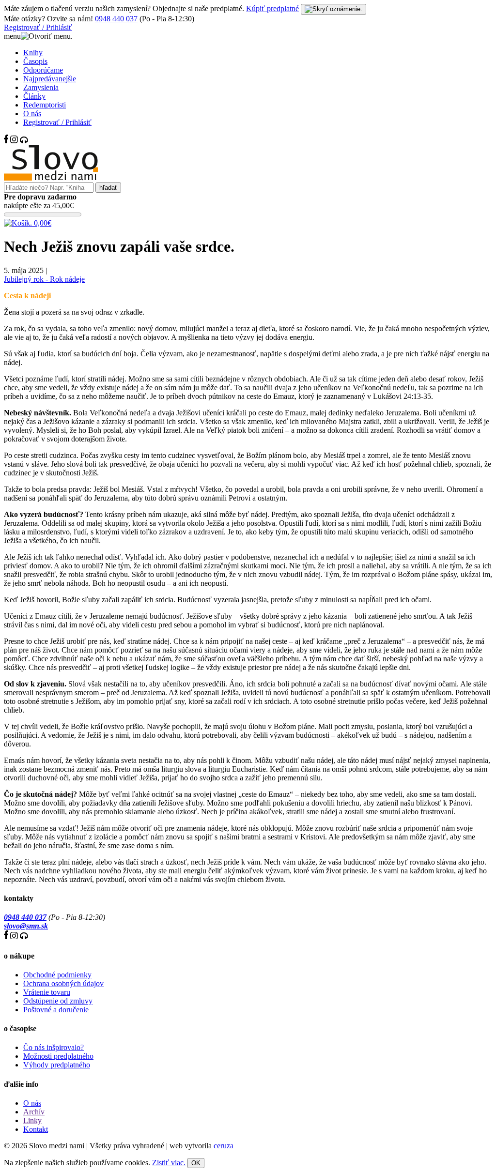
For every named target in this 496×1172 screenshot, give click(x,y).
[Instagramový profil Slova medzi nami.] (14, 141)
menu (12, 36)
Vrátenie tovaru (46, 992)
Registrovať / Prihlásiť (38, 27)
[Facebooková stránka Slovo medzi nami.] (6, 141)
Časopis (35, 61)
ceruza (223, 1146)
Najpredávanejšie (49, 79)
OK (196, 1163)
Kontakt (35, 1129)
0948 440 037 (116, 19)
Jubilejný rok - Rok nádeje (44, 279)
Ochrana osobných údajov (63, 983)
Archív (34, 1112)
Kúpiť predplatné (272, 8)
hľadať (108, 187)
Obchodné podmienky (57, 975)
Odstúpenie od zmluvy (58, 1001)
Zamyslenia (41, 87)
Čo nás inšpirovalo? (53, 1047)
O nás (32, 113)
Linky (32, 1120)
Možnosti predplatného (58, 1056)
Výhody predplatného (56, 1065)
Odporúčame (43, 70)
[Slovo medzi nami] (51, 178)
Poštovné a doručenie (56, 1009)
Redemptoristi (44, 105)
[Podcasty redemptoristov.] (24, 141)
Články (34, 96)
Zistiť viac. (169, 1162)
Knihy (33, 52)
